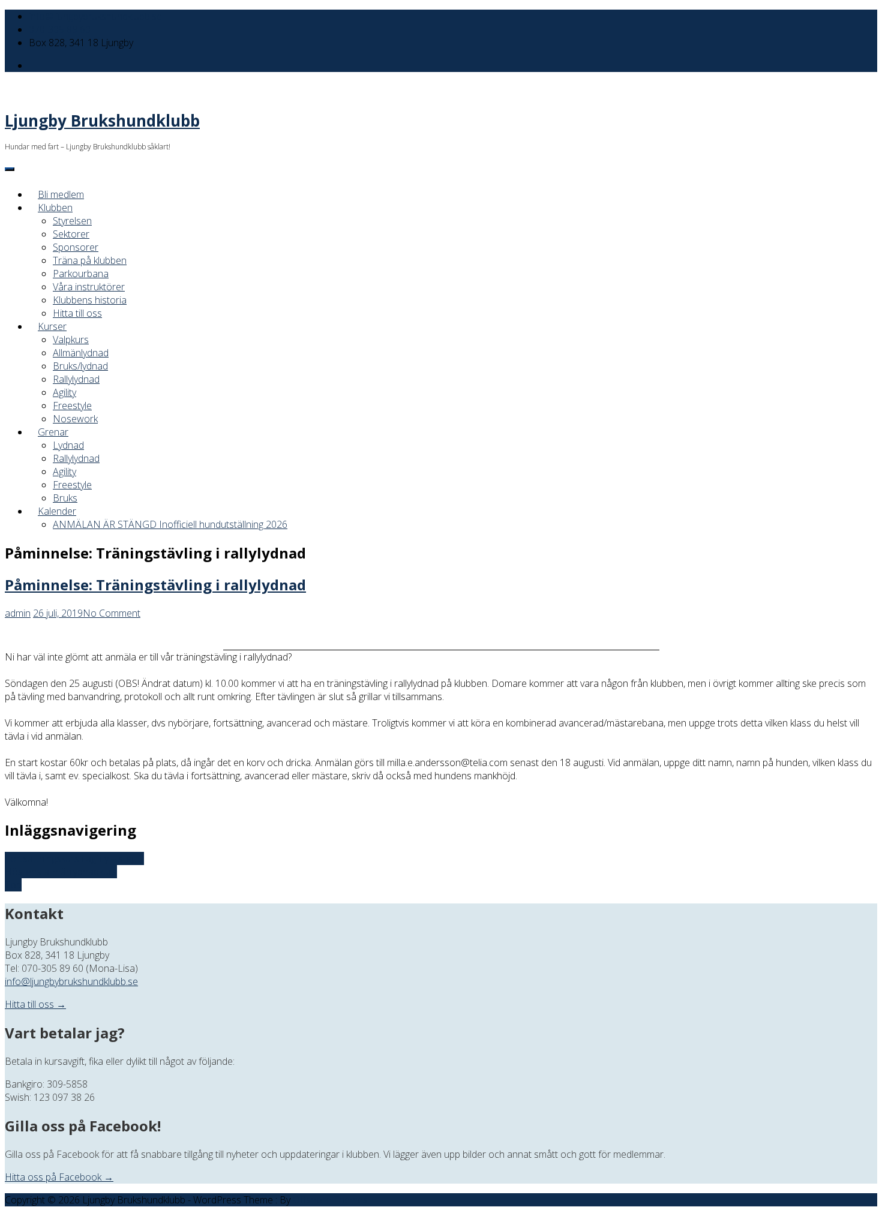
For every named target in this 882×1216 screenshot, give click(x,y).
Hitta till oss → (35, 1004)
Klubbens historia (90, 300)
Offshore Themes (330, 1199)
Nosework (75, 418)
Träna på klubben (90, 260)
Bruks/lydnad (80, 366)
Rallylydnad (76, 379)
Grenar (53, 432)
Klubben (55, 207)
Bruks (65, 498)
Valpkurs (71, 339)
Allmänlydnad (81, 352)
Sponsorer (75, 247)
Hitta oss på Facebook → (59, 1177)
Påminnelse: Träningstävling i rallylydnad (155, 585)
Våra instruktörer (89, 286)
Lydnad (68, 445)
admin (18, 613)
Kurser (52, 326)
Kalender (57, 511)
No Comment (111, 613)
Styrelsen (72, 220)
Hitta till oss (77, 313)
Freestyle (72, 405)
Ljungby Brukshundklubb (102, 120)
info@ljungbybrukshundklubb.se (95, 16)
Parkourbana (81, 273)
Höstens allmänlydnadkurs (61, 871)
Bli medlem (61, 194)
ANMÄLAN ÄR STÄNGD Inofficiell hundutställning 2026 (170, 524)
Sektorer (71, 234)
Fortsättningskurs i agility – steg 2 (74, 858)
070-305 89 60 (60, 29)
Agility (64, 392)
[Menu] (9, 169)
